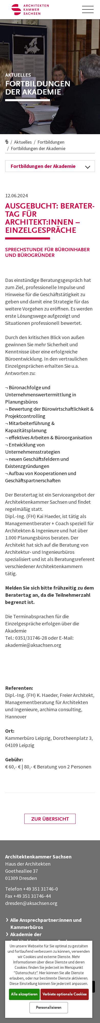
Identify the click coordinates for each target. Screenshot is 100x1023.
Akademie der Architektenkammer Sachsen (43, 938)
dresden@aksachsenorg (31, 903)
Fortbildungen (50, 142)
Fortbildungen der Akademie (38, 148)
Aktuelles (23, 142)
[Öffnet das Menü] (88, 9)
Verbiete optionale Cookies (65, 994)
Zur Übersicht (50, 819)
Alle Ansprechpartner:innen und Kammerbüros (46, 923)
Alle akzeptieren (24, 994)
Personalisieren (49, 1008)
